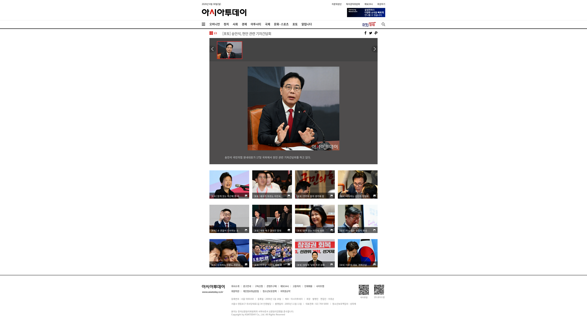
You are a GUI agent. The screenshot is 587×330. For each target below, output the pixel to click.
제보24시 (368, 4)
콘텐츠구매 (272, 286)
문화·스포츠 (281, 24)
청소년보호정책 (270, 291)
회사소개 (235, 286)
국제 (267, 24)
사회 (235, 24)
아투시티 (256, 24)
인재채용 (308, 286)
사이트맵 (320, 286)
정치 (226, 24)
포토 (295, 24)
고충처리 (297, 286)
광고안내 (247, 286)
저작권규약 (285, 291)
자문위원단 (337, 4)
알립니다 (306, 24)
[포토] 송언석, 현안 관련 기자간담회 (246, 33)
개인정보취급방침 (251, 291)
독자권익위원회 (353, 4)
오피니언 (214, 24)
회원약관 (235, 291)
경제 (244, 24)
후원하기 (381, 4)
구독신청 (259, 286)
